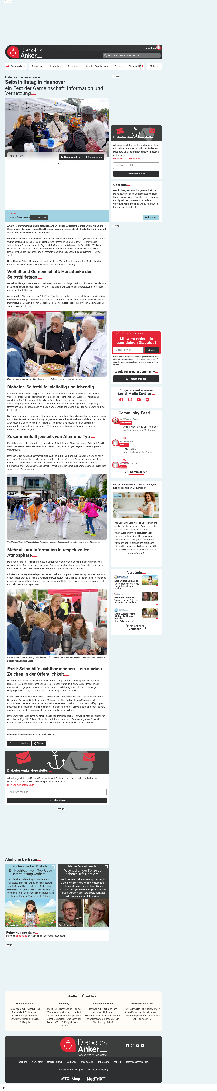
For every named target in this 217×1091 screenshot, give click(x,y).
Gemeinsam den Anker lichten (24, 1009)
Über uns (22, 1062)
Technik (118, 66)
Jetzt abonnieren (57, 800)
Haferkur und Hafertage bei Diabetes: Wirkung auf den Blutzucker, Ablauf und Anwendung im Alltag (64, 1012)
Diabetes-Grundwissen (96, 66)
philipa (123, 467)
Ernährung (37, 66)
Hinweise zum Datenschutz (20, 785)
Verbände (71, 1062)
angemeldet (22, 935)
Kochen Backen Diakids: (126, 584)
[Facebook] (123, 402)
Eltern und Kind (136, 66)
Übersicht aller (135, 627)
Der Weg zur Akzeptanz (100, 1009)
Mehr (152, 66)
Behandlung (55, 66)
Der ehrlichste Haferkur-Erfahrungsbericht (101, 1012)
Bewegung (73, 66)
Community (16, 66)
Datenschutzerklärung (137, 1062)
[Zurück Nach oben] (3, 1087)
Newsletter (37, 1062)
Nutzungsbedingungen (99, 1069)
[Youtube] (141, 402)
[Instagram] (132, 402)
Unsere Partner (54, 1062)
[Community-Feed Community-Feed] (146, 471)
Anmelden (150, 48)
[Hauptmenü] (100, 55)
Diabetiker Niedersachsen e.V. (24, 77)
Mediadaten (87, 1062)
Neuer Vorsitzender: (126, 600)
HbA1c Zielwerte (132, 1009)
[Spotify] (149, 402)
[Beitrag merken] (70, 157)
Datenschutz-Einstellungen (70, 1069)
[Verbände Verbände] (145, 628)
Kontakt (118, 1062)
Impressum (103, 1062)
